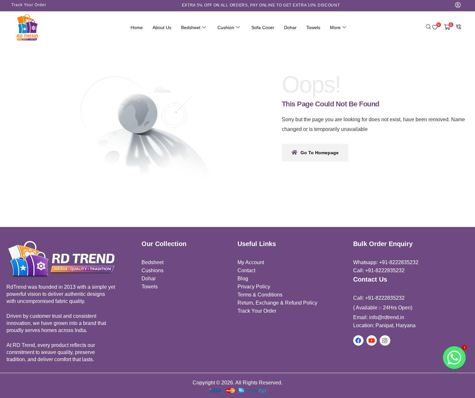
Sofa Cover (262, 27)
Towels (313, 27)
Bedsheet (190, 27)
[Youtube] (371, 340)
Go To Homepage (320, 152)
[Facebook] (358, 340)
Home (137, 27)
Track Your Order (28, 5)
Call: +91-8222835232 (379, 270)
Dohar (290, 27)
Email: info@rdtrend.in (378, 317)
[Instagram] (385, 340)
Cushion (225, 27)
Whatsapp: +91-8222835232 (385, 262)
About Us (162, 27)
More (335, 27)
